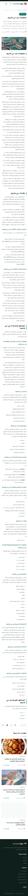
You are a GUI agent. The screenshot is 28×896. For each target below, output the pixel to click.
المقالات (24, 863)
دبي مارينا (22, 712)
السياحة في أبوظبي (22, 874)
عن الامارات (19, 10)
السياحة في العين (22, 882)
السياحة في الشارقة (22, 879)
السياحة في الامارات (22, 876)
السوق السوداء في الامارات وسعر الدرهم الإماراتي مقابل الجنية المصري (14, 792)
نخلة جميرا (22, 718)
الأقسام (24, 860)
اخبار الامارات (23, 871)
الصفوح (22, 715)
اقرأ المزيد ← (6, 765)
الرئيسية (24, 10)
